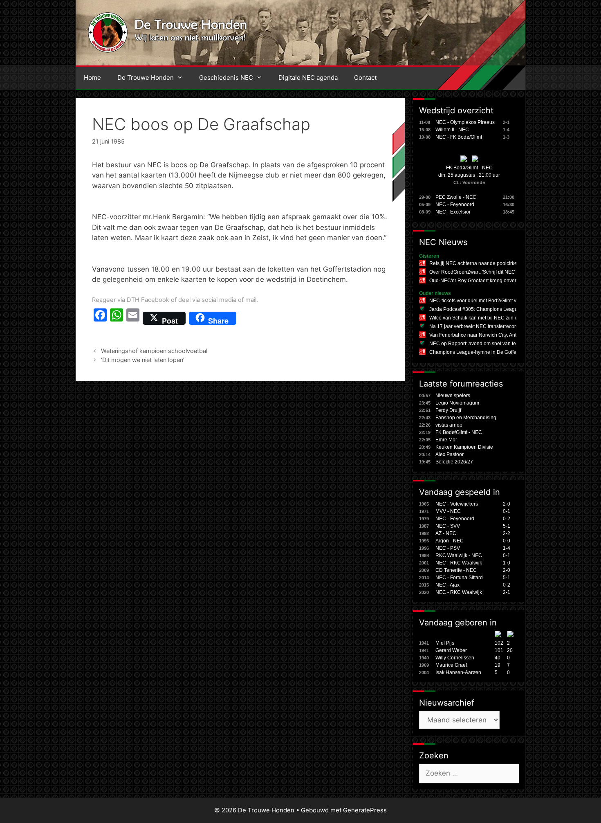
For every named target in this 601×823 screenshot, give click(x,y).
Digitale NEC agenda (308, 77)
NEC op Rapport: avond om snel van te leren (479, 343)
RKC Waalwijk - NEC (458, 555)
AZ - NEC (445, 533)
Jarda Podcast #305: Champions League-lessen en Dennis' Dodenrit (505, 309)
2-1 (506, 592)
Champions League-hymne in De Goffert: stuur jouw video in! (497, 352)
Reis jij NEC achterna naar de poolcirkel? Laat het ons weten (497, 263)
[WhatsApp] (116, 318)
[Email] (133, 318)
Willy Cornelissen (454, 658)
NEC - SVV (447, 526)
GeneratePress (365, 810)
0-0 (506, 541)
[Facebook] (100, 318)
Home (92, 77)
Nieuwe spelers (452, 395)
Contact (365, 77)
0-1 (506, 511)
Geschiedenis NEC (226, 77)
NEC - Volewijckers (456, 504)
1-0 (506, 563)
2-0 (506, 504)
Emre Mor (446, 440)
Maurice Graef (451, 665)
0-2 (506, 519)
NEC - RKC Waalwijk (458, 563)
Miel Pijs (444, 643)
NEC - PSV (447, 548)
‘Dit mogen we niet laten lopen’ (142, 359)
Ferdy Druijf (448, 410)
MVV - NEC (448, 511)
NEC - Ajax (447, 585)
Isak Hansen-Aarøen (458, 672)
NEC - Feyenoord (454, 204)
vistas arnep (448, 425)
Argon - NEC (449, 541)
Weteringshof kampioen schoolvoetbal (154, 350)
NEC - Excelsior (453, 212)
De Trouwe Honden (145, 77)
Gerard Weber (451, 650)
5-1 (506, 526)
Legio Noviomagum (457, 403)
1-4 (506, 548)
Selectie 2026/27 (454, 462)
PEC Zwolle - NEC (455, 197)
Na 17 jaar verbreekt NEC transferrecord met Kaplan (487, 326)
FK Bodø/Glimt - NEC (469, 168)
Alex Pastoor (449, 454)
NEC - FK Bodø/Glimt (458, 137)
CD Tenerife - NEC (456, 570)
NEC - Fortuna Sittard (459, 577)
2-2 (506, 533)
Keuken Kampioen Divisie (464, 447)
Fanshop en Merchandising (465, 417)
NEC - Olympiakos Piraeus (465, 122)
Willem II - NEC (452, 130)
